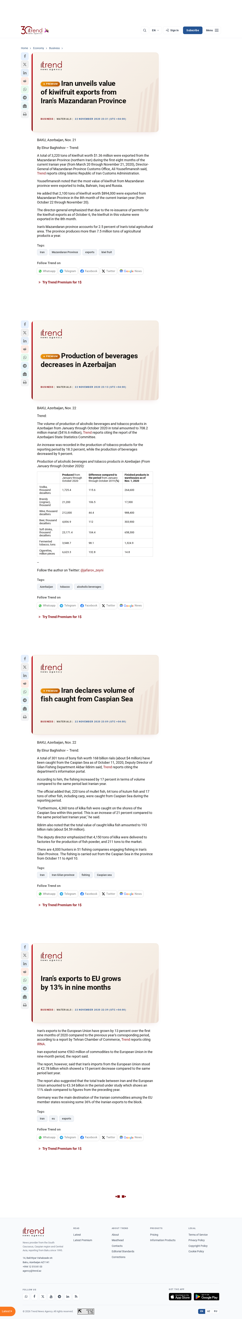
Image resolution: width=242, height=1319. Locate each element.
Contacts (117, 1245)
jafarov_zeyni (93, 570)
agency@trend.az (32, 1270)
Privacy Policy (196, 1240)
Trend (41, 173)
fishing (86, 874)
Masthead (118, 1240)
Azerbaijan (46, 586)
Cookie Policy (196, 1251)
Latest (77, 1234)
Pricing (154, 1234)
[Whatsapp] (26, 1296)
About (115, 1234)
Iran (42, 252)
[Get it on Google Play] (206, 1296)
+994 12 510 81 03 (32, 1266)
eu (53, 1118)
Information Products (162, 1240)
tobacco (65, 586)
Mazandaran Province (65, 252)
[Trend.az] (35, 30)
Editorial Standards (123, 1251)
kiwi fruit (107, 252)
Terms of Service (198, 1234)
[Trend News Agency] (33, 1232)
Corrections (118, 1257)
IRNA (41, 1044)
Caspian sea (104, 874)
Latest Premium (82, 1240)
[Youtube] (51, 1296)
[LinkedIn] (67, 1296)
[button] (24, 56)
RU (215, 1311)
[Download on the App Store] (180, 1296)
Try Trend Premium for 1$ (61, 282)
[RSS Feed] (76, 1296)
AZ (208, 1311)
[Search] (144, 30)
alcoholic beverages (89, 586)
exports (89, 252)
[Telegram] (59, 1296)
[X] (42, 1296)
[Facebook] (34, 1296)
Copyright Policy (198, 1245)
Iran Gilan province (63, 874)
